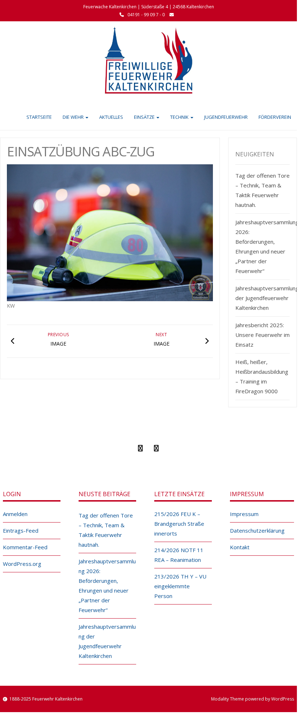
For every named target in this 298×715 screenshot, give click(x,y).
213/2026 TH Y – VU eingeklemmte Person (180, 586)
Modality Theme (227, 699)
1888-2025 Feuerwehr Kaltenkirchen (46, 699)
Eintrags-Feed (20, 530)
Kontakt (239, 547)
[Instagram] (156, 448)
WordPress (282, 699)
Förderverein (275, 117)
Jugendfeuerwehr (226, 117)
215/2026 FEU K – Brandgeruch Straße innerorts (179, 523)
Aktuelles (111, 117)
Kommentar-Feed (25, 547)
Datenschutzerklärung (257, 530)
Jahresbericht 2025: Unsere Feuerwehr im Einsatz (262, 334)
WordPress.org (22, 563)
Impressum (244, 513)
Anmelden (15, 513)
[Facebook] (140, 448)
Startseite (39, 117)
